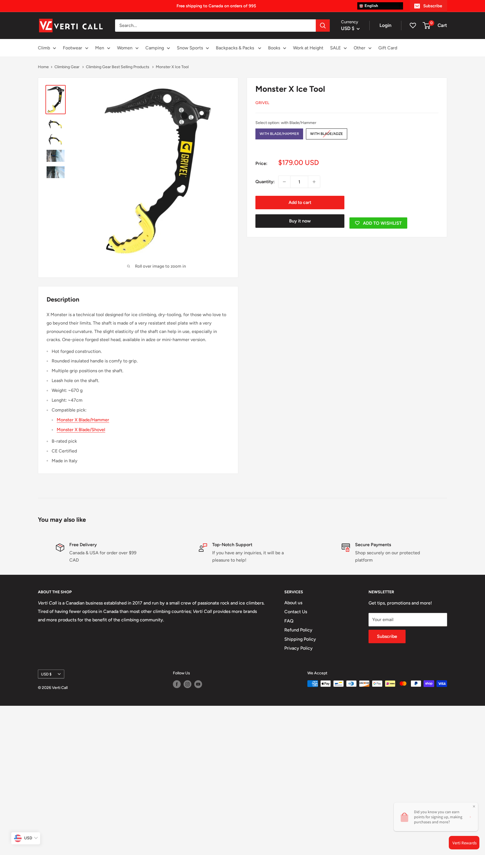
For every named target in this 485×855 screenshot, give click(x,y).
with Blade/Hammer (279, 132)
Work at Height (308, 47)
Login (385, 25)
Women (124, 47)
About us (293, 602)
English (370, 6)
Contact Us (295, 611)
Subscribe (432, 5)
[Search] (323, 25)
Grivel (262, 102)
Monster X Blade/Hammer (83, 419)
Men (99, 47)
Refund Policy (298, 630)
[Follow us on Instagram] (187, 684)
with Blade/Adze (326, 132)
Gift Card (387, 47)
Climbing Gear (67, 67)
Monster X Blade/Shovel (81, 429)
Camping (154, 47)
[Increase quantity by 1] (314, 182)
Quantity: (265, 181)
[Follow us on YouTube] (198, 684)
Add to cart (300, 202)
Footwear (72, 47)
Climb (44, 47)
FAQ (289, 621)
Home (43, 67)
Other (359, 47)
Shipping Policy (300, 639)
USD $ (46, 674)
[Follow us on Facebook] (177, 684)
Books (274, 47)
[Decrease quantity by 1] (284, 182)
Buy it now (300, 221)
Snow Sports (190, 47)
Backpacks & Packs (235, 47)
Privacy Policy (298, 648)
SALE (335, 47)
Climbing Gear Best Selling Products (118, 67)
